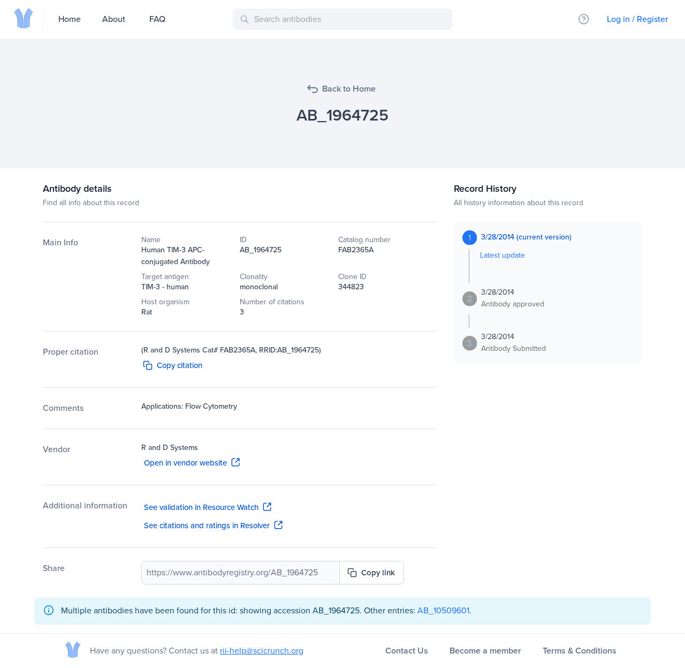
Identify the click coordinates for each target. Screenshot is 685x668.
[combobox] (344, 19)
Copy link (378, 573)
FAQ (157, 19)
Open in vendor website (185, 463)
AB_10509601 (443, 610)
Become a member (485, 650)
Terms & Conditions (579, 650)
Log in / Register (637, 19)
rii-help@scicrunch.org (261, 650)
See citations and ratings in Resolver (207, 525)
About (113, 19)
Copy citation (179, 365)
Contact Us (406, 650)
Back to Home (349, 88)
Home (69, 19)
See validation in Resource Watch (201, 507)
